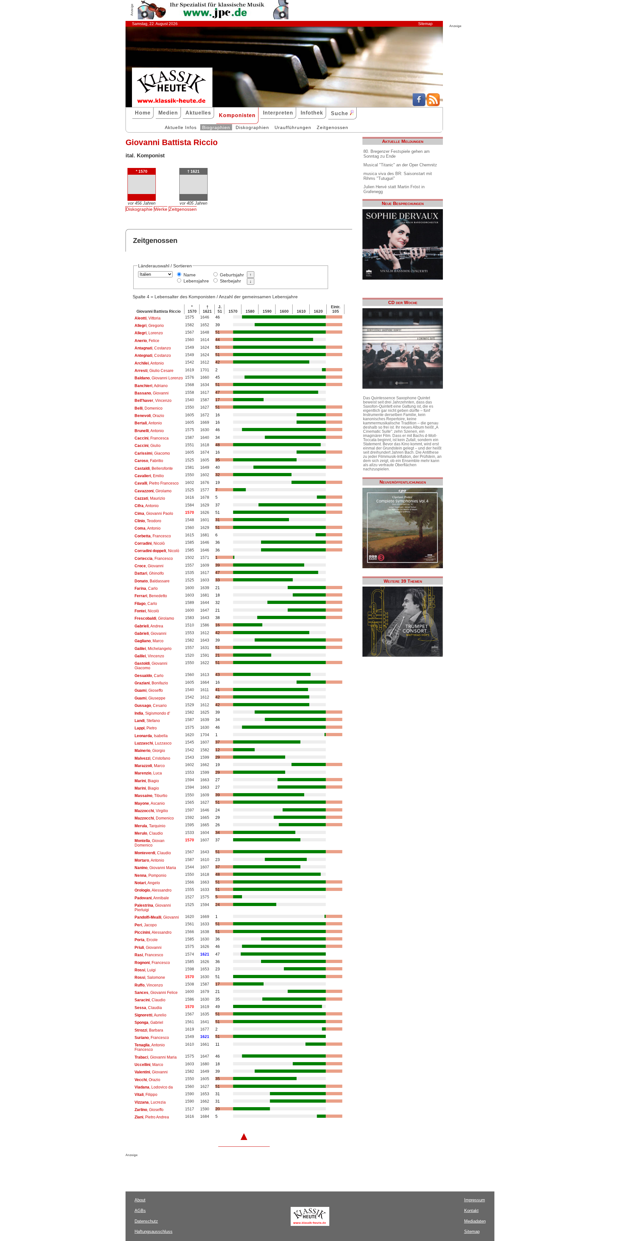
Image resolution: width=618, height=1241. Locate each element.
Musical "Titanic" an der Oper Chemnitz (400, 164)
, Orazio (149, 415)
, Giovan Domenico (149, 842)
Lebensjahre (196, 280)
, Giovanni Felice (156, 992)
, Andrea (149, 626)
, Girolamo (153, 491)
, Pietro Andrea (152, 1117)
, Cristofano (152, 758)
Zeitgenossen (332, 127)
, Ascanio (150, 803)
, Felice (147, 340)
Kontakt (471, 1210)
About (140, 1200)
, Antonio (149, 363)
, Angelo (147, 883)
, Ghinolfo (149, 573)
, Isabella (151, 736)
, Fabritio (149, 460)
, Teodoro (148, 521)
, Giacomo (152, 453)
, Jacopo (146, 925)
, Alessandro (153, 890)
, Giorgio (150, 750)
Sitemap (425, 24)
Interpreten (278, 113)
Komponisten (237, 115)
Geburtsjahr (232, 274)
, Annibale (152, 898)
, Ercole (146, 940)
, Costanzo (153, 348)
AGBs (140, 1210)
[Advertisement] (201, 1169)
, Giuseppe (150, 698)
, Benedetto (151, 596)
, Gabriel (149, 1022)
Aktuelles (198, 113)
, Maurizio (150, 498)
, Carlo (146, 588)
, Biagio (147, 781)
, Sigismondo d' (152, 713)
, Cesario (151, 705)
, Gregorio (149, 325)
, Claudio (149, 833)
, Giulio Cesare (154, 370)
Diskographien (252, 127)
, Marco (149, 641)
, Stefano (147, 720)
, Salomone (150, 977)
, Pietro (146, 728)
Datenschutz (146, 1221)
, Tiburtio (151, 795)
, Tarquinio (150, 826)
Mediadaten (475, 1221)
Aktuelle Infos (181, 127)
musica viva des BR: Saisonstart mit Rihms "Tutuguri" (397, 176)
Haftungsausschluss (154, 1231)
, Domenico (149, 408)
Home (143, 113)
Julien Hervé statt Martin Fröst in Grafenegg (394, 189)
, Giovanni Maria (155, 868)
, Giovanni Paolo (154, 513)
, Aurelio (150, 1015)
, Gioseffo (149, 690)
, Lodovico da (154, 1087)
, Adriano (151, 386)
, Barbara (149, 1030)
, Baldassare (152, 581)
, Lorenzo (149, 333)
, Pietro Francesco (157, 483)
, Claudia (148, 1007)
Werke (160, 209)
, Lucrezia (150, 1102)
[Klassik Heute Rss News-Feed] (433, 104)
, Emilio (149, 476)
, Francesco (153, 536)
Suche (340, 113)
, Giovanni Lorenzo (159, 378)
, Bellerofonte (154, 468)
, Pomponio (150, 875)
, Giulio (148, 445)
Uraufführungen (293, 127)
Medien (168, 113)
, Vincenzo (153, 400)
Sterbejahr (230, 280)
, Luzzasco (153, 743)
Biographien (216, 127)
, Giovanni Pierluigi (153, 907)
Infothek (312, 113)
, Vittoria (148, 318)
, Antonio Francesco (150, 1047)
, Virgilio (151, 811)
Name (189, 274)
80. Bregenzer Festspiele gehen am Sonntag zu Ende (396, 154)
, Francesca (152, 438)
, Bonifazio (151, 683)
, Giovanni (152, 393)
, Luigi (145, 970)
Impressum (474, 1200)
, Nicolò (150, 543)
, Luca (148, 773)
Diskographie (139, 209)
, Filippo (146, 1094)
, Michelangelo (153, 648)
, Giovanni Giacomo (151, 665)
